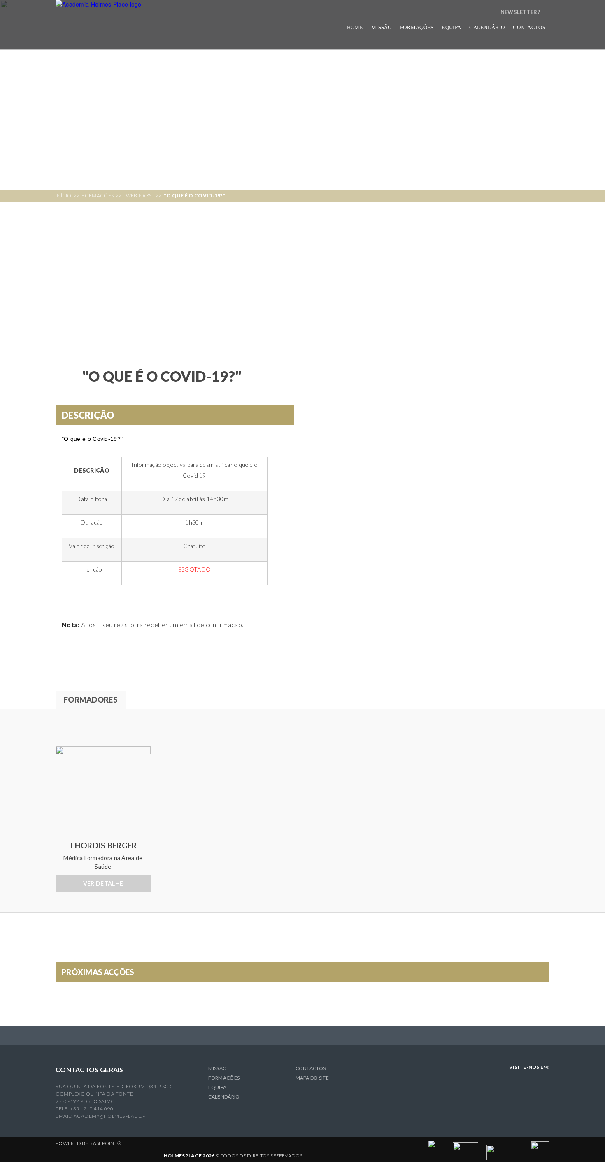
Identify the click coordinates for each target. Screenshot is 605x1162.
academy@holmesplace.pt (111, 1116)
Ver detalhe (103, 883)
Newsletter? (520, 12)
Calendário (487, 27)
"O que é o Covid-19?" (194, 195)
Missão (381, 27)
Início (64, 195)
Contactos (529, 27)
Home (355, 27)
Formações (97, 195)
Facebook (543, 1080)
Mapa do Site (312, 1078)
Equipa (451, 27)
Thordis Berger (103, 845)
